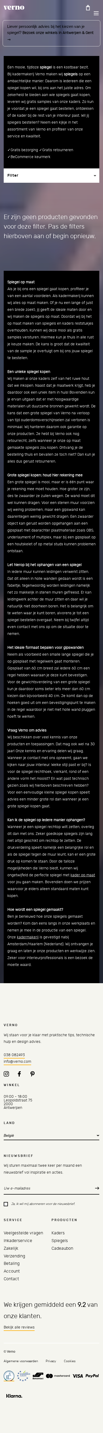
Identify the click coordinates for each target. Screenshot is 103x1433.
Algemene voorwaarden (21, 1361)
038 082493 (14, 1055)
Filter (12, 175)
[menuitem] (23, 1233)
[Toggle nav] (92, 13)
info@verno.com (17, 1062)
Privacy (51, 1361)
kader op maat (83, 875)
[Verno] (14, 7)
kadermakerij (28, 937)
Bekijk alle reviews (19, 1327)
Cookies (70, 1361)
